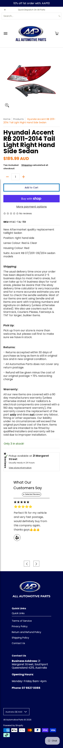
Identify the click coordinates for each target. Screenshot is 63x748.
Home (6, 119)
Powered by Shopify (13, 725)
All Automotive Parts (13, 719)
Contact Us (18, 643)
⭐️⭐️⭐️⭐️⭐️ (23, 506)
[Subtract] (7, 176)
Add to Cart (31, 187)
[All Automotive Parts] (30, 33)
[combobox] (29, 16)
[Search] (59, 16)
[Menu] (5, 33)
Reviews (5, 462)
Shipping (26, 165)
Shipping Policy (20, 637)
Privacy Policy (20, 626)
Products (18, 119)
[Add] (23, 176)
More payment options (31, 206)
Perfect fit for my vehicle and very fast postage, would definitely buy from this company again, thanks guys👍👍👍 (30, 521)
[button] (57, 33)
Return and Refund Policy (26, 632)
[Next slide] (36, 564)
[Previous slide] (27, 564)
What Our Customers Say (27, 485)
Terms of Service (22, 621)
